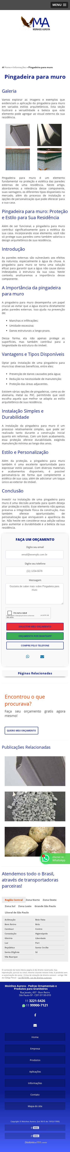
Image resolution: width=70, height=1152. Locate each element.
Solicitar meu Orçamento (35, 626)
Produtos (35, 1060)
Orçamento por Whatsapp (35, 636)
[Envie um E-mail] (35, 1025)
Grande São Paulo (45, 906)
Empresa (35, 1048)
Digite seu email (35, 547)
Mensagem (35, 580)
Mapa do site (35, 1106)
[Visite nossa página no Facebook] (35, 1015)
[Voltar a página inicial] (35, 21)
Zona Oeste (50, 900)
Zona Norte (33, 900)
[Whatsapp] (27, 656)
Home (35, 1037)
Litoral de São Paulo (17, 912)
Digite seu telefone (35, 563)
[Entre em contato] (42, 656)
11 (35, 1001)
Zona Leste (25, 906)
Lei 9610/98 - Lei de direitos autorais (35, 977)
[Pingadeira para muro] (18, 135)
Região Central (14, 900)
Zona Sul (10, 906)
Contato (35, 1094)
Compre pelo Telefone (35, 645)
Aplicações (35, 1071)
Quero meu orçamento (21, 730)
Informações (35, 1083)
